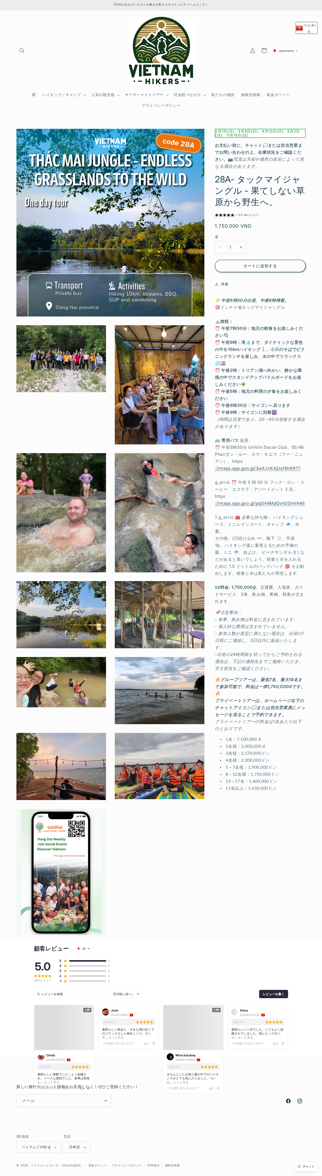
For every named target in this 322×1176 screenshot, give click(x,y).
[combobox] (126, 994)
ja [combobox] (84, 948)
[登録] (105, 1142)
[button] (22, 50)
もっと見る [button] (51, 1082)
